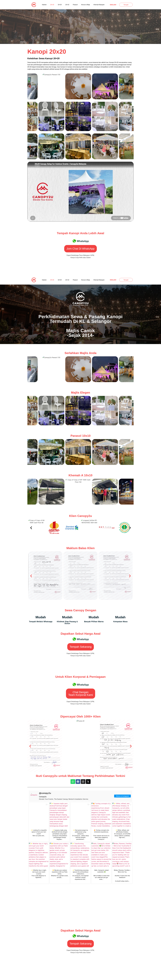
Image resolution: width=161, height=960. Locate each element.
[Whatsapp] (73, 781)
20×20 (52, 4)
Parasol (75, 4)
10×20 (60, 4)
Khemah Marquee (99, 4)
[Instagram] (83, 781)
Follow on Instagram (122, 796)
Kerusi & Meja (85, 4)
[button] (30, 87)
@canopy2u (45, 793)
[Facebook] (78, 781)
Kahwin (44, 4)
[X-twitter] (88, 781)
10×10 (67, 4)
